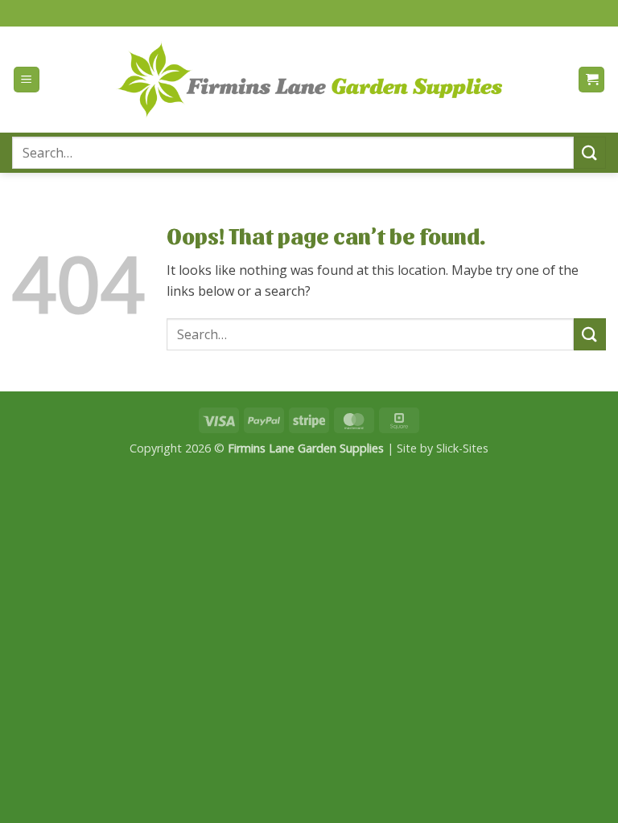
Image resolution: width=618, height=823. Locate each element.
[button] (26, 80)
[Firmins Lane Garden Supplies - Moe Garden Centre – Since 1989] (309, 79)
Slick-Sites (462, 448)
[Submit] (590, 152)
